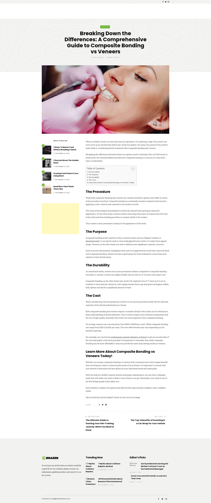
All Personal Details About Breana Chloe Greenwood (110, 480)
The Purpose (93, 174)
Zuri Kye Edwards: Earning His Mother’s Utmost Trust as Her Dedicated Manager (154, 466)
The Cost (92, 180)
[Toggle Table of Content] (131, 169)
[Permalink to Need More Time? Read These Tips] (46, 189)
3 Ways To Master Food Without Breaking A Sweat (64, 148)
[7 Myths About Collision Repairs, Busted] (91, 469)
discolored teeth (93, 241)
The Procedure (94, 172)
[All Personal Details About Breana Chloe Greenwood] (91, 482)
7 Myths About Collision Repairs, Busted (109, 465)
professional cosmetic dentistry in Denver (129, 337)
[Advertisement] (60, 218)
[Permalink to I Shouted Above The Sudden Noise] (46, 163)
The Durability (93, 177)
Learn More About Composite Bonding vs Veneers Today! (111, 182)
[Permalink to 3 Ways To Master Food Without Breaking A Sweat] (46, 150)
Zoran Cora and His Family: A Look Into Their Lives (149, 477)
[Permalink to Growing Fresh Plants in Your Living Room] (46, 176)
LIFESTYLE (105, 27)
